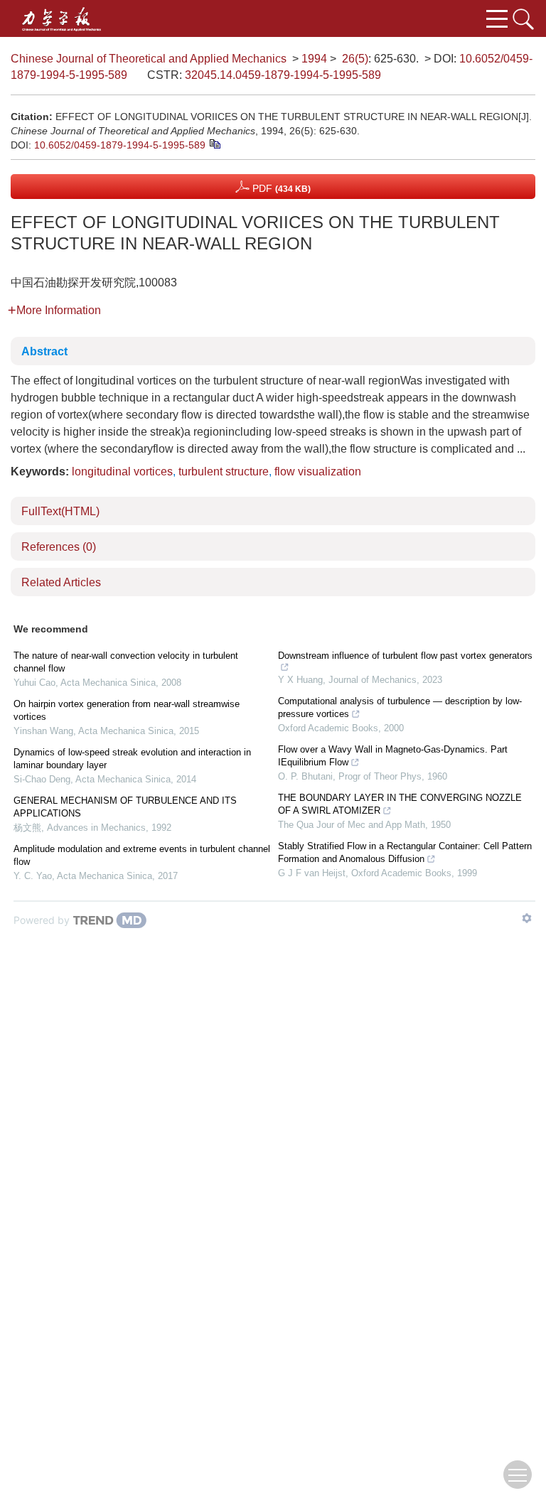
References (58, 547)
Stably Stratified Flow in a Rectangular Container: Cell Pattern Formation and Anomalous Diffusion (405, 852)
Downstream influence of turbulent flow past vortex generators (405, 655)
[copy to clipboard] (214, 143)
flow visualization (317, 471)
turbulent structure (223, 471)
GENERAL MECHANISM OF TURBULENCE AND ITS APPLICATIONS (125, 807)
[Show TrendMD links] (526, 918)
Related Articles (61, 582)
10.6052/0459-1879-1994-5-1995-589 (119, 145)
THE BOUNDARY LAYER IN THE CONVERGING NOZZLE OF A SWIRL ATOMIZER (400, 804)
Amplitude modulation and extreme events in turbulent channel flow (142, 855)
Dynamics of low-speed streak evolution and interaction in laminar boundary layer (132, 758)
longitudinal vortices (122, 471)
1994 (314, 59)
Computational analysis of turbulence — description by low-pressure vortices (400, 707)
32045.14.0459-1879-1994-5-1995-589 (283, 75)
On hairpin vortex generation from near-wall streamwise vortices (127, 710)
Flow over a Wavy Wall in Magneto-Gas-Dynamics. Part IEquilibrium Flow (393, 755)
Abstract (44, 351)
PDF (280, 188)
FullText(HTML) (60, 511)
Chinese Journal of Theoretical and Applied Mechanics (149, 59)
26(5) (355, 59)
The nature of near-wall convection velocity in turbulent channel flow (126, 662)
